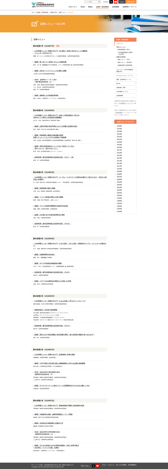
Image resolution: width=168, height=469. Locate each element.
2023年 (119, 134)
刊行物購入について (122, 91)
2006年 (119, 179)
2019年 (119, 144)
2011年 (119, 166)
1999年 (119, 198)
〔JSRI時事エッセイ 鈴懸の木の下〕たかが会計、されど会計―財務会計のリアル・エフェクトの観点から (69, 244)
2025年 (119, 129)
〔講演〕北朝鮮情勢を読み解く (44, 254)
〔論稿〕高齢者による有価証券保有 (45, 95)
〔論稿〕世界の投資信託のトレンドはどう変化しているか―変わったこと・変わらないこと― (53, 147)
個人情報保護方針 (132, 464)
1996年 (119, 206)
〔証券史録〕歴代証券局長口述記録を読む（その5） (51, 272)
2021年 (119, 139)
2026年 (119, 126)
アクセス (104, 464)
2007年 (119, 177)
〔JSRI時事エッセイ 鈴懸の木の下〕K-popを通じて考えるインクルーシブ (59, 301)
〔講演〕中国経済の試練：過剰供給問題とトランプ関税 (53, 414)
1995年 (119, 209)
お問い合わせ (131, 2)
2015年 (119, 155)
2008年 (119, 174)
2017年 (119, 150)
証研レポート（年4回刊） (125, 62)
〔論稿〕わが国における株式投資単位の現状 (49, 215)
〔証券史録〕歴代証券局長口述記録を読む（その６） (52, 223)
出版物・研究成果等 (102, 7)
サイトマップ (111, 464)
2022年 (119, 136)
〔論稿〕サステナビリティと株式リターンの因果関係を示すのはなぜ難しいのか (61, 385)
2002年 (119, 190)
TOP (32, 12)
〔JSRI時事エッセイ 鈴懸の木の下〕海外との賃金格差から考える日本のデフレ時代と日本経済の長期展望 (56, 116)
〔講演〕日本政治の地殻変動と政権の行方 (48, 423)
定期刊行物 (53, 12)
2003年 (119, 187)
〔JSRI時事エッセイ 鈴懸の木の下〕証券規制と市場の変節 (54, 354)
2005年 (119, 182)
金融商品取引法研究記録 (125, 65)
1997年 (119, 203)
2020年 (119, 142)
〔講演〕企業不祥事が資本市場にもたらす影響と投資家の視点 (55, 126)
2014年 (119, 158)
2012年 (119, 163)
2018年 (119, 147)
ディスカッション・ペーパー (124, 75)
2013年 (119, 161)
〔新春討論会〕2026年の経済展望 (45, 310)
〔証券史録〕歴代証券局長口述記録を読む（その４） (52, 325)
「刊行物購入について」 (125, 103)
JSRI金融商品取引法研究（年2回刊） (125, 53)
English (122, 2)
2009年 (119, 171)
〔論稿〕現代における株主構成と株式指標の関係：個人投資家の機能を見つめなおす (64, 334)
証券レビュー (63, 12)
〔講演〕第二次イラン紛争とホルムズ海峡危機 (49, 62)
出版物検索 (119, 95)
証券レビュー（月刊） (124, 59)
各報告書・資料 (121, 87)
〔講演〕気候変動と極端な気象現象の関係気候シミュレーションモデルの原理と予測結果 (49, 136)
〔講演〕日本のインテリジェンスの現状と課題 (49, 71)
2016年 (119, 153)
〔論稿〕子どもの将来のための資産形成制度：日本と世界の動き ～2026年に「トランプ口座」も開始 (56, 446)
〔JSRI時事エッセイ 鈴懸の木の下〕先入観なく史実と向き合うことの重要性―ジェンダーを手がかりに (60, 52)
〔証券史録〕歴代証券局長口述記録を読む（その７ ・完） (54, 157)
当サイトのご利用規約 (121, 464)
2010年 (119, 169)
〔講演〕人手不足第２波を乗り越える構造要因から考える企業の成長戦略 (59, 363)
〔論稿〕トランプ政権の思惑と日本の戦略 (48, 197)
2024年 (119, 131)
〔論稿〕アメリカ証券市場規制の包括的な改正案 (50, 206)
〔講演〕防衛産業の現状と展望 (44, 188)
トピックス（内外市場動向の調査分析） (124, 70)
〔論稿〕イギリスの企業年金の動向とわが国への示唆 (52, 281)
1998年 (119, 201)
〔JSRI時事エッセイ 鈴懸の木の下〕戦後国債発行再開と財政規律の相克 (58, 405)
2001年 (119, 193)
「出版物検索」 (118, 112)
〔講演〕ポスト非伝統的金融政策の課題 (47, 263)
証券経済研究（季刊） (124, 49)
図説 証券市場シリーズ (123, 79)
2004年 (119, 185)
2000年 (119, 195)
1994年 (119, 211)
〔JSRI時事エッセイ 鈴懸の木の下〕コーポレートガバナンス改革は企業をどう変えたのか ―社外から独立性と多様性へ (70, 178)
